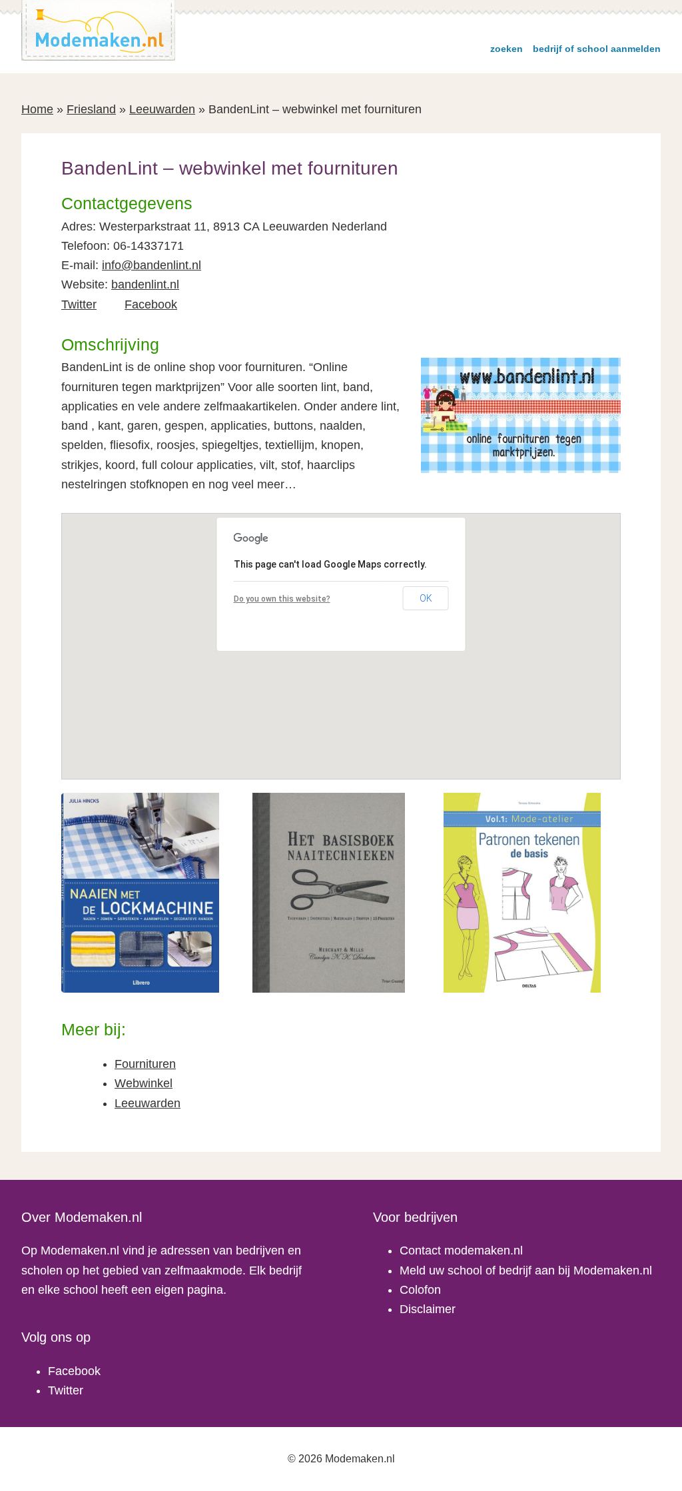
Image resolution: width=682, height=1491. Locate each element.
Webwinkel (143, 1083)
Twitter (79, 304)
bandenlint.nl (145, 284)
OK (426, 598)
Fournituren (145, 1064)
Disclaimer (428, 1309)
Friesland (91, 109)
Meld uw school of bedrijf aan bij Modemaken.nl (526, 1270)
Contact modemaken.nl (461, 1250)
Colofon (420, 1289)
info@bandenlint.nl (151, 265)
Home (37, 109)
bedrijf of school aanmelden (597, 48)
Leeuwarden (162, 109)
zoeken (506, 48)
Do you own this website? (282, 599)
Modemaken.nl (98, 30)
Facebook (151, 304)
